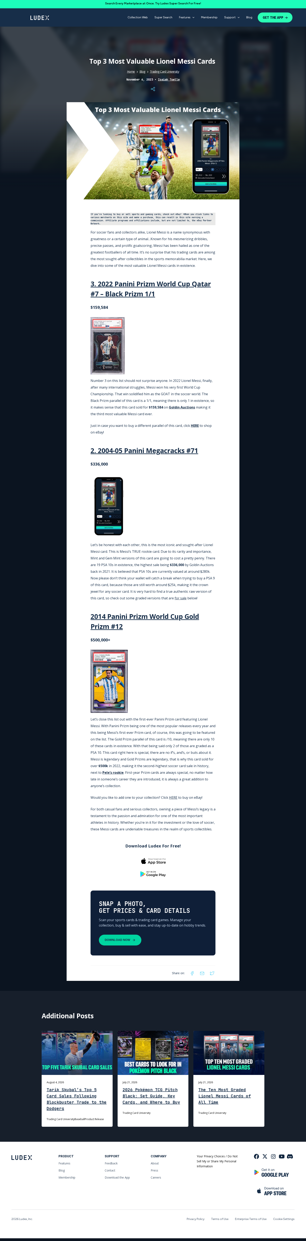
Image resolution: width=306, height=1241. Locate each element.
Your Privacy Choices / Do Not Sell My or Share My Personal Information (217, 1161)
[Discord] (289, 1156)
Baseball (80, 1119)
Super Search (163, 17)
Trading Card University (164, 71)
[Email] (202, 973)
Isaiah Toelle (169, 79)
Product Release (94, 1119)
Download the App (117, 1177)
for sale (181, 598)
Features (184, 17)
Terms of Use (219, 1219)
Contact (110, 1170)
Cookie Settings (284, 1219)
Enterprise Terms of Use (250, 1219)
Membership (209, 17)
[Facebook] (192, 973)
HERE (195, 425)
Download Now (117, 940)
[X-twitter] (264, 1156)
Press (154, 1170)
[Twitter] (212, 973)
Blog (249, 17)
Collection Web (138, 17)
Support (230, 17)
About (155, 1163)
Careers (156, 1177)
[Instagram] (273, 1156)
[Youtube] (281, 1156)
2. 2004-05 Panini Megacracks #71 (144, 450)
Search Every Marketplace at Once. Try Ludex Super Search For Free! (153, 3)
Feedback (111, 1163)
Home (131, 71)
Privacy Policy (195, 1219)
